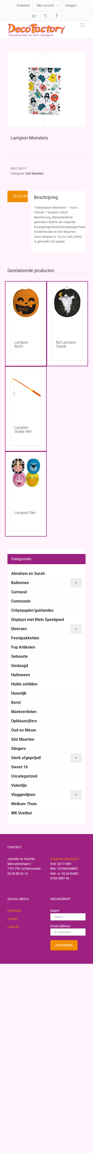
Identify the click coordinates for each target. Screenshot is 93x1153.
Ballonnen (44, 582)
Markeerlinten (23, 711)
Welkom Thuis (24, 803)
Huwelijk (19, 693)
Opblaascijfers (24, 721)
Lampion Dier (25, 512)
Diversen (44, 628)
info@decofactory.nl (64, 859)
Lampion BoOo (21, 344)
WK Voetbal (21, 813)
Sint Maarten (34, 173)
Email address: (60, 926)
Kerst (16, 702)
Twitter (12, 919)
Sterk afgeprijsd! (44, 757)
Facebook (14, 910)
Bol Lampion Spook (66, 344)
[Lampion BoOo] (26, 308)
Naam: (55, 910)
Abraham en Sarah (28, 573)
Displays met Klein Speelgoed (37, 619)
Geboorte (19, 656)
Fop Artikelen (23, 647)
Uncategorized (24, 776)
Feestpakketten (25, 638)
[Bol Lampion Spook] (67, 308)
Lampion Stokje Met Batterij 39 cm (25, 431)
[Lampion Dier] (26, 479)
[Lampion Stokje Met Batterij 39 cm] (26, 394)
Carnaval (19, 592)
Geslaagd (19, 665)
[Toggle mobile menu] (83, 25)
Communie (21, 601)
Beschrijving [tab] (20, 196)
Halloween (20, 674)
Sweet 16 (19, 767)
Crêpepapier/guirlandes (32, 610)
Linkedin (13, 927)
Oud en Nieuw (23, 730)
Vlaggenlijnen (44, 794)
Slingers (18, 748)
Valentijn (19, 785)
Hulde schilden (24, 684)
